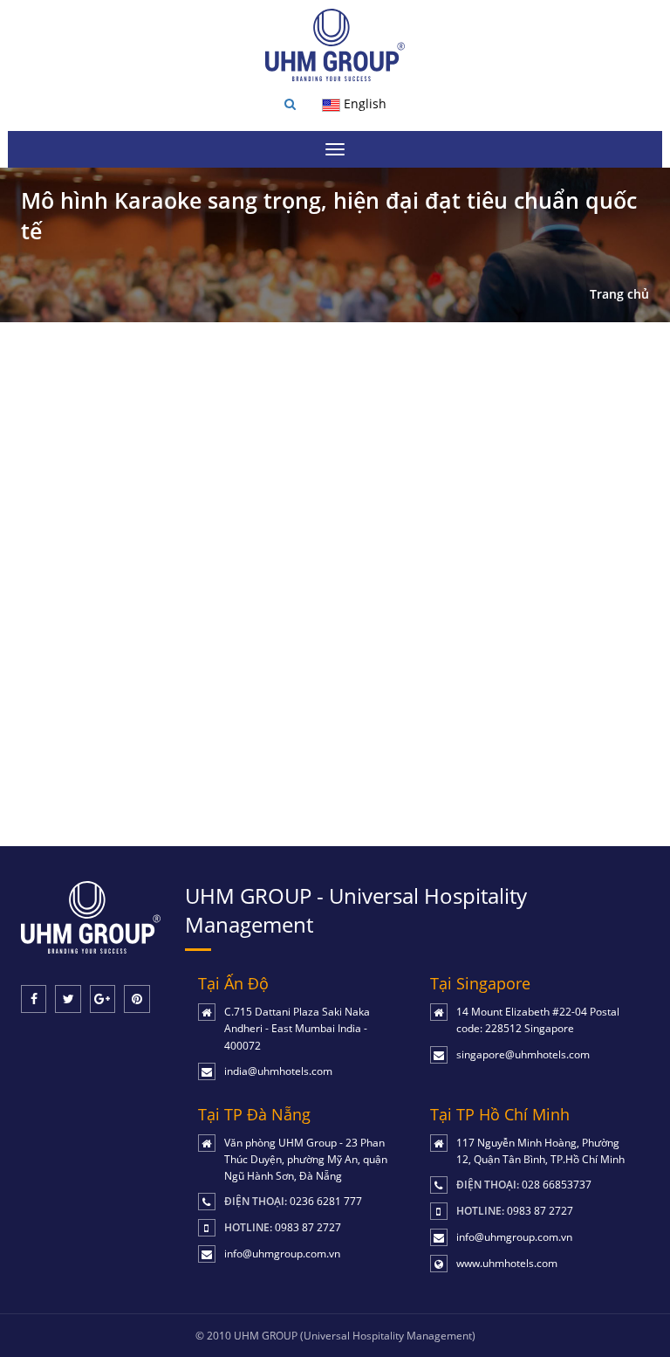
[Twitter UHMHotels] (67, 999)
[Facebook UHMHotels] (33, 999)
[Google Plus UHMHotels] (102, 999)
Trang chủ (619, 294)
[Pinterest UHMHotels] (136, 999)
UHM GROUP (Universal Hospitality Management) (354, 1335)
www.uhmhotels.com (506, 1263)
